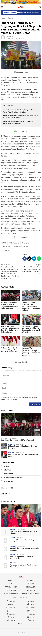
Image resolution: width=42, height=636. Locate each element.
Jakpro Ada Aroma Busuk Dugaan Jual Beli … (23, 541)
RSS (22, 624)
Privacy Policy (11, 587)
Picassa (12, 620)
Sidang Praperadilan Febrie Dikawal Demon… (22, 447)
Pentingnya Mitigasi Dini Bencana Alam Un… (23, 566)
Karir (11, 584)
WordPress (32, 608)
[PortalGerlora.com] (21, 7)
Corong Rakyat (27, 243)
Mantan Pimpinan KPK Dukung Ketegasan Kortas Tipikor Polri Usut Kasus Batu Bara (19, 111)
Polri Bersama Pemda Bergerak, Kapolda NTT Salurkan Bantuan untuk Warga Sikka (31, 329)
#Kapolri (7, 470)
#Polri (6, 466)
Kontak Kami (31, 590)
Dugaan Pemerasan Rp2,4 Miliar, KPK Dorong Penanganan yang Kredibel (18, 122)
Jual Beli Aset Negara (20, 246)
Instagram (12, 611)
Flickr (32, 620)
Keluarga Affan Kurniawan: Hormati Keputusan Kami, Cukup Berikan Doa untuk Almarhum (31, 352)
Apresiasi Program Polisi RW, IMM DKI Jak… (23, 532)
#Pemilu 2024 (9, 481)
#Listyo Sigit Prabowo (13, 477)
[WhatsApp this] (39, 258)
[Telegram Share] (34, 258)
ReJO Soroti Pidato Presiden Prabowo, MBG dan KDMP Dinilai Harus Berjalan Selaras (10, 329)
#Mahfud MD (8, 474)
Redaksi (31, 584)
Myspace (32, 614)
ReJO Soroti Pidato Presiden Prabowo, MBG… (23, 455)
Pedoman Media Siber (30, 593)
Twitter (32, 601)
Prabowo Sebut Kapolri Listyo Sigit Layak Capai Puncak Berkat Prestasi (9, 350)
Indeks (11, 580)
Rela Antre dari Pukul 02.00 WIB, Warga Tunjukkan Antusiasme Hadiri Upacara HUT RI (9, 305)
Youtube (31, 617)
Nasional (4, 438)
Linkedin (32, 611)
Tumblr (32, 604)
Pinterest (12, 604)
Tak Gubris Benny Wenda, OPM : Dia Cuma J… (24, 549)
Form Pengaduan (11, 593)
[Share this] (24, 258)
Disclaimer (30, 587)
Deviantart (12, 614)
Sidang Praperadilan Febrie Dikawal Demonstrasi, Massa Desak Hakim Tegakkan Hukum (31, 306)
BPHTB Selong (14, 243)
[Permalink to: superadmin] (3, 37)
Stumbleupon (12, 608)
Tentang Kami (11, 590)
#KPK (4, 243)
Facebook (12, 601)
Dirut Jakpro (6, 246)
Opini (11, 563)
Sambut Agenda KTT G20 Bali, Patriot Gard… (22, 557)
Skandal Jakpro (7, 250)
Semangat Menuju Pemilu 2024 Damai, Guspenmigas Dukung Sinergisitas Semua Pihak (31, 269)
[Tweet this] (29, 258)
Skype (12, 617)
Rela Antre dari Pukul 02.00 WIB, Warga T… (18, 440)
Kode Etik (30, 580)
